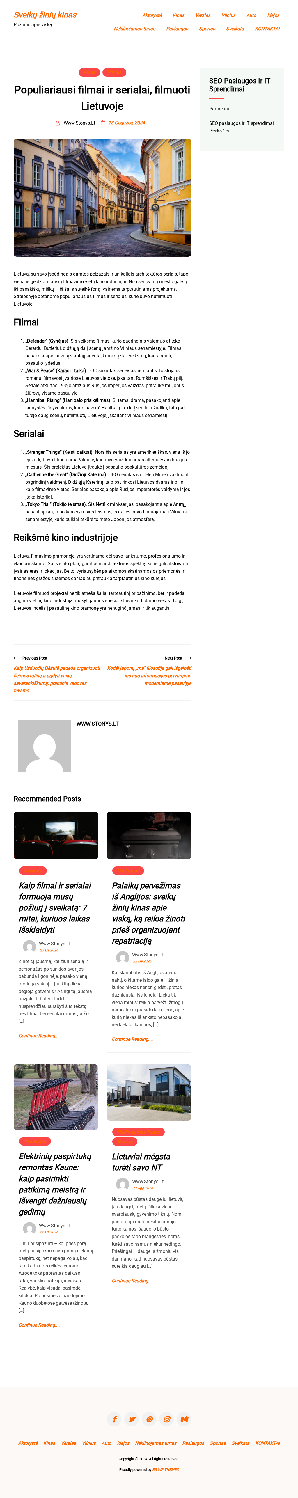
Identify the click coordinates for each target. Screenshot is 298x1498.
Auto (251, 15)
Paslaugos (177, 28)
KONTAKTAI (267, 28)
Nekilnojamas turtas (134, 28)
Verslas (202, 15)
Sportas (207, 28)
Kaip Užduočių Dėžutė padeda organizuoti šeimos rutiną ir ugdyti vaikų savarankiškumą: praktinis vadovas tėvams (57, 679)
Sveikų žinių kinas (45, 14)
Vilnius (228, 15)
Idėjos (273, 15)
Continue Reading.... (39, 1035)
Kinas (178, 15)
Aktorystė (152, 15)
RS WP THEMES (165, 1469)
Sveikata (235, 28)
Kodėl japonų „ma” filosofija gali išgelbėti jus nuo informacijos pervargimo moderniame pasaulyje (149, 675)
